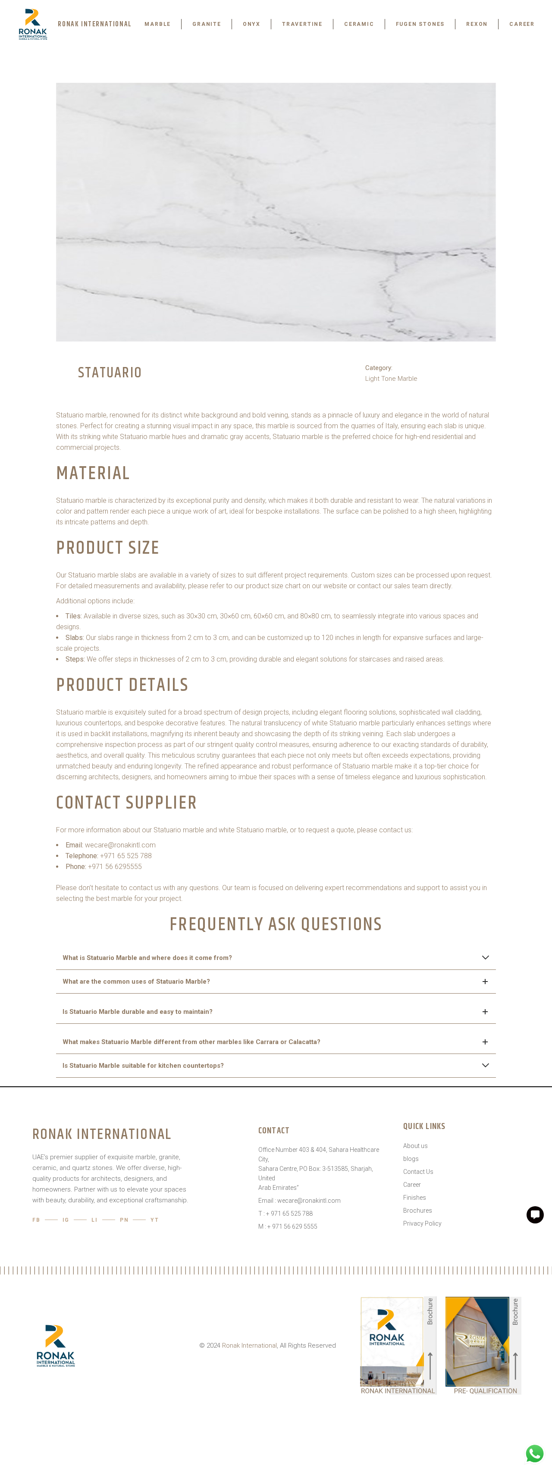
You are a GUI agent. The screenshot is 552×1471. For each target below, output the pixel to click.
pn (124, 1220)
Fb (36, 1220)
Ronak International (249, 1345)
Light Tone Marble (391, 379)
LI (94, 1220)
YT (155, 1220)
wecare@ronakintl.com (120, 845)
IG (66, 1220)
